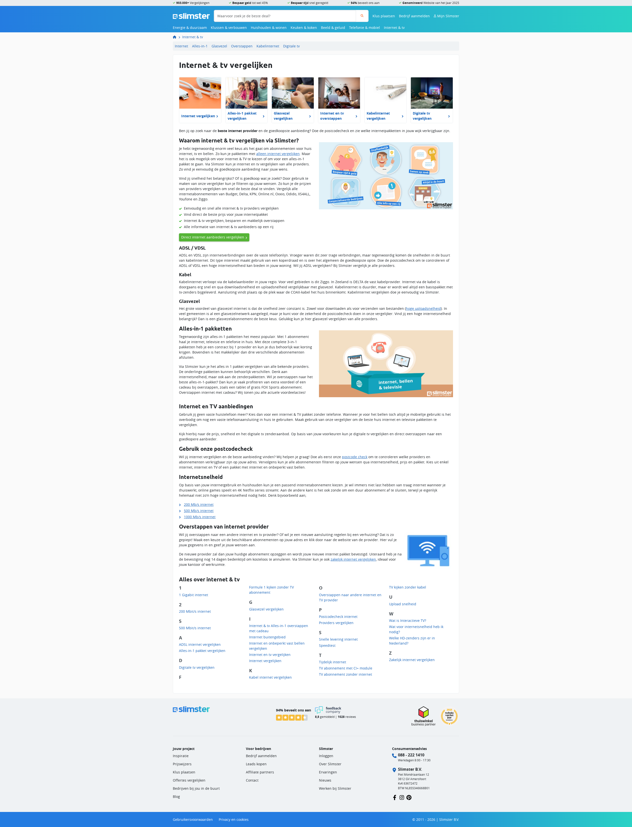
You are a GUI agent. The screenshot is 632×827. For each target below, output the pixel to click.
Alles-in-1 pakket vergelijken (202, 650)
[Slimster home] (191, 15)
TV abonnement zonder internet (345, 674)
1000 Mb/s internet (200, 516)
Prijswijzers (182, 764)
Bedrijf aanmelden (414, 16)
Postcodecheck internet (338, 616)
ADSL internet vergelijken (200, 644)
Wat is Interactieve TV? (407, 620)
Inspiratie (181, 755)
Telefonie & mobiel (364, 27)
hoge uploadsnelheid (423, 308)
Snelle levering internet (338, 639)
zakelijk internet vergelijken (353, 559)
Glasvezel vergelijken (266, 609)
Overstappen (242, 46)
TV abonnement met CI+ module (345, 668)
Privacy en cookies (234, 819)
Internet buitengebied (267, 637)
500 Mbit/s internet (195, 628)
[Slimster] (176, 36)
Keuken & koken (304, 27)
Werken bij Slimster (335, 788)
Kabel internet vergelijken (270, 677)
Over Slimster (330, 764)
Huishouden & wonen (269, 27)
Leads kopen (256, 764)
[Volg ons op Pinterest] (409, 797)
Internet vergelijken (265, 660)
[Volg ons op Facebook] (394, 797)
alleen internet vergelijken (278, 153)
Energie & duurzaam (190, 27)
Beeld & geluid (333, 27)
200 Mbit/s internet (195, 611)
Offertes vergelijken (189, 780)
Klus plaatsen (384, 16)
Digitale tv (291, 46)
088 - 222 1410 (411, 755)
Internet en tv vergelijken (270, 654)
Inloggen (326, 755)
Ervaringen (328, 772)
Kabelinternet (268, 46)
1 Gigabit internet (193, 594)
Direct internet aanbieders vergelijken (212, 237)
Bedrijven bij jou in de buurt (196, 788)
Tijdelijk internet (332, 662)
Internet (181, 46)
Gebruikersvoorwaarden (193, 819)
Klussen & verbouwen (229, 27)
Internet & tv (394, 27)
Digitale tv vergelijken (197, 667)
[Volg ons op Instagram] (401, 797)
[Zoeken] (362, 16)
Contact (252, 780)
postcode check (354, 456)
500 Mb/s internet (199, 510)
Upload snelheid (402, 604)
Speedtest (327, 645)
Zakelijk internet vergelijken (412, 659)
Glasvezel (219, 46)
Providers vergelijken (336, 622)
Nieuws (325, 780)
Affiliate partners (260, 772)
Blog (176, 796)
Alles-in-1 (200, 46)
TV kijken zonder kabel (407, 587)
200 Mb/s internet (199, 504)
